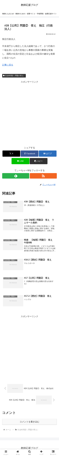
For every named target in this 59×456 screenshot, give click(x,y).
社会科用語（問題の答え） (15, 76)
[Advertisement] (29, 113)
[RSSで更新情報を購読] (43, 176)
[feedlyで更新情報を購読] (15, 176)
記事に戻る (7, 65)
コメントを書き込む (29, 422)
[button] (38, 161)
